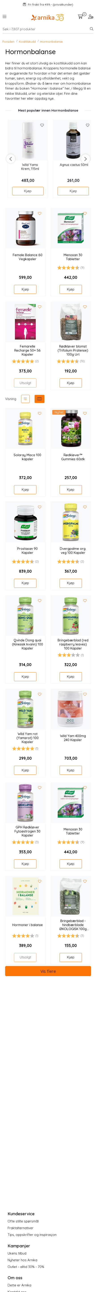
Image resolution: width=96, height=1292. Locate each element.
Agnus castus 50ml (74, 165)
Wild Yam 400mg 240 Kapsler (73, 738)
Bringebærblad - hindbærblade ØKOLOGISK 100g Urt (73, 925)
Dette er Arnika (19, 1285)
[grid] (39, 399)
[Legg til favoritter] (42, 125)
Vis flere (48, 971)
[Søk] (91, 29)
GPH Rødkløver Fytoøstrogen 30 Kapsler (27, 831)
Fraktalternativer (20, 1228)
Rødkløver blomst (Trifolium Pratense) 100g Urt (73, 350)
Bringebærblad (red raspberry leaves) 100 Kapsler (73, 644)
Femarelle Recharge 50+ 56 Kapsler (27, 350)
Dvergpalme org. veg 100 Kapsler (73, 551)
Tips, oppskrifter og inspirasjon (32, 1235)
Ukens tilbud (17, 1253)
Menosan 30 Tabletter (73, 257)
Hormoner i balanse (27, 925)
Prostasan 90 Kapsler (27, 551)
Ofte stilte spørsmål (23, 1221)
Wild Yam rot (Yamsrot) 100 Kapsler (28, 738)
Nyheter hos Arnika (22, 1260)
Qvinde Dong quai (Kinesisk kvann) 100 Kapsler (27, 644)
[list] (25, 399)
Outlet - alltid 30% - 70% (26, 1267)
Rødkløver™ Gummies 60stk (73, 457)
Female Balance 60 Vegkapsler (27, 257)
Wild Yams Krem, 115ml (30, 167)
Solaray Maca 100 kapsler (27, 457)
